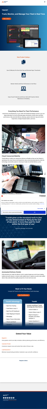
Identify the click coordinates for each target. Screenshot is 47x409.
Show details (40, 208)
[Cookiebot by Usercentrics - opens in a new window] (40, 196)
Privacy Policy (10, 400)
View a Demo (6, 18)
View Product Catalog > (23, 57)
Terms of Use (14, 400)
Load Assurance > (6, 349)
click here (42, 203)
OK (34, 212)
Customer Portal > (6, 344)
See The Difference (23, 295)
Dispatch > (4, 338)
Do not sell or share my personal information (12, 212)
